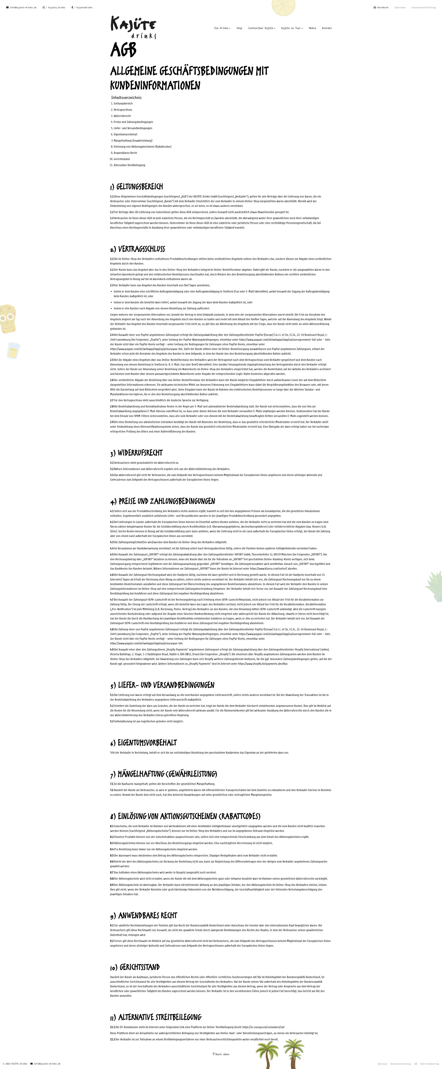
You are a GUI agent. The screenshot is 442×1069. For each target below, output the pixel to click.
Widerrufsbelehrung (429, 1064)
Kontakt (327, 28)
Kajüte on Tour (291, 28)
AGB (415, 1064)
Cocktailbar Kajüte (260, 28)
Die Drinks (221, 28)
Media (312, 28)
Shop (239, 28)
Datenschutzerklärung (424, 7)
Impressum (400, 7)
